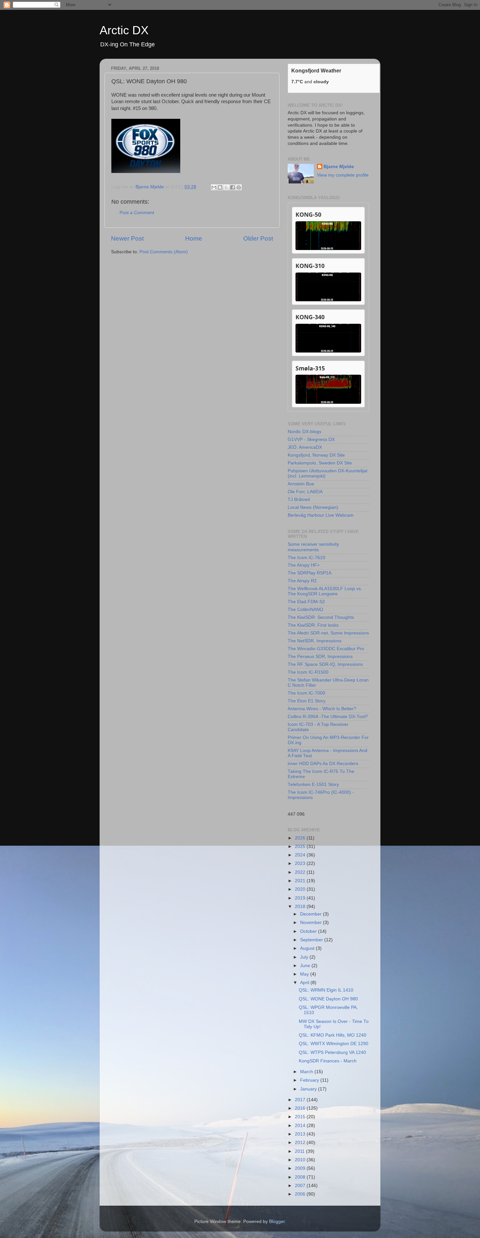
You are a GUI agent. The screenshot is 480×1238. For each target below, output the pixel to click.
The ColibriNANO (305, 609)
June (306, 965)
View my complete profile (343, 175)
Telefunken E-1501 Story (313, 784)
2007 (301, 1185)
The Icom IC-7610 (306, 557)
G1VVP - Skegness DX (311, 439)
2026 (301, 838)
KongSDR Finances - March (328, 1060)
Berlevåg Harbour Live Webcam (321, 515)
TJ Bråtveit (299, 499)
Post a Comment (137, 212)
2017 (301, 1099)
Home (193, 238)
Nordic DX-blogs (304, 431)
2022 (301, 872)
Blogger (277, 1221)
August (308, 948)
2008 (301, 1177)
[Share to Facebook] (232, 187)
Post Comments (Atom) (163, 251)
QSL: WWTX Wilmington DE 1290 (333, 1043)
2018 (301, 906)
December (311, 914)
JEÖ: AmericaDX (305, 447)
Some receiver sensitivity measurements (313, 547)
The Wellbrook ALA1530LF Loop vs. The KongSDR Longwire (325, 591)
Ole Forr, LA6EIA (305, 491)
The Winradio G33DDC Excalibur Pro (326, 648)
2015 (301, 1116)
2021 (301, 880)
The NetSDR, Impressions (315, 640)
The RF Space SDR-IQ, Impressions (325, 664)
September (312, 939)
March (307, 1071)
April (305, 982)
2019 (301, 898)
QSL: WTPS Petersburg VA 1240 (332, 1052)
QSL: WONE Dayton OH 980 (328, 998)
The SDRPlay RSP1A (309, 573)
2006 (301, 1194)
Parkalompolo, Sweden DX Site (320, 463)
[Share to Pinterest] (238, 187)
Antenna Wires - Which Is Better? (322, 708)
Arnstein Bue (301, 483)
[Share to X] (226, 187)
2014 (301, 1125)
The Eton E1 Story (307, 700)
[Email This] (214, 187)
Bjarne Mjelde (339, 166)
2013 (301, 1134)
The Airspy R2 (302, 580)
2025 (301, 846)
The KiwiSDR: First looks (313, 625)
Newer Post (127, 238)
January (309, 1089)
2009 (301, 1168)
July (305, 957)
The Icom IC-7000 (306, 693)
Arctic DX (124, 30)
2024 (301, 855)
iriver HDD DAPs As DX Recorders (323, 763)
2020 (301, 889)
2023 (301, 863)
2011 (300, 1151)
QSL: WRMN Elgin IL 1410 (326, 990)
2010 (301, 1159)
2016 (301, 1108)
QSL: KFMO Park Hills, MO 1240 (332, 1035)
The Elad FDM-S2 (306, 601)
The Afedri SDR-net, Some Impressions (328, 633)
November (311, 922)
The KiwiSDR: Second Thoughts (321, 617)
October (309, 931)
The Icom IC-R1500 (308, 672)
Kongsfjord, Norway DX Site (316, 455)
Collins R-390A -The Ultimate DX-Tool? (328, 716)
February (310, 1080)
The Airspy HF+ (304, 565)
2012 (301, 1142)
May (305, 974)
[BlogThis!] (220, 187)
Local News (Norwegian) (313, 507)
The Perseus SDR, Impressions (320, 656)
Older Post (258, 238)
